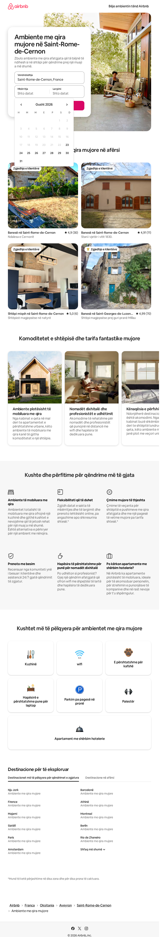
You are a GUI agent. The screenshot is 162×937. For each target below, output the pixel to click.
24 (21, 153)
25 (28, 153)
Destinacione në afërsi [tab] (99, 777)
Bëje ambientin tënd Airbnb (129, 6)
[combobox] (49, 79)
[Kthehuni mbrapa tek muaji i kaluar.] (21, 104)
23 (67, 145)
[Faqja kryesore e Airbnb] (18, 6)
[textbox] (32, 93)
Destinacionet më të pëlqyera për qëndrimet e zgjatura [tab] (43, 777)
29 (59, 153)
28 (51, 153)
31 (21, 161)
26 (36, 153)
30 (67, 153)
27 (44, 153)
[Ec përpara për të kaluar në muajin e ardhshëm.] (67, 104)
